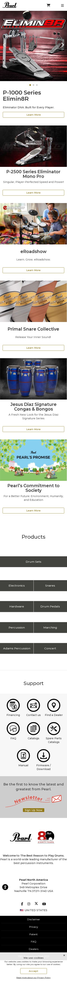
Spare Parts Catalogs (54, 740)
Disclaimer (33, 919)
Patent (33, 934)
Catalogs (33, 738)
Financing (13, 715)
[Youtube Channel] (44, 904)
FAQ (13, 738)
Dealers (33, 949)
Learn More (33, 114)
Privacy (33, 926)
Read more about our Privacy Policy (33, 977)
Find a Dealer (54, 715)
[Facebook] (22, 904)
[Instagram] (28, 904)
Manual (23, 765)
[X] (36, 904)
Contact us (33, 715)
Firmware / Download (43, 767)
